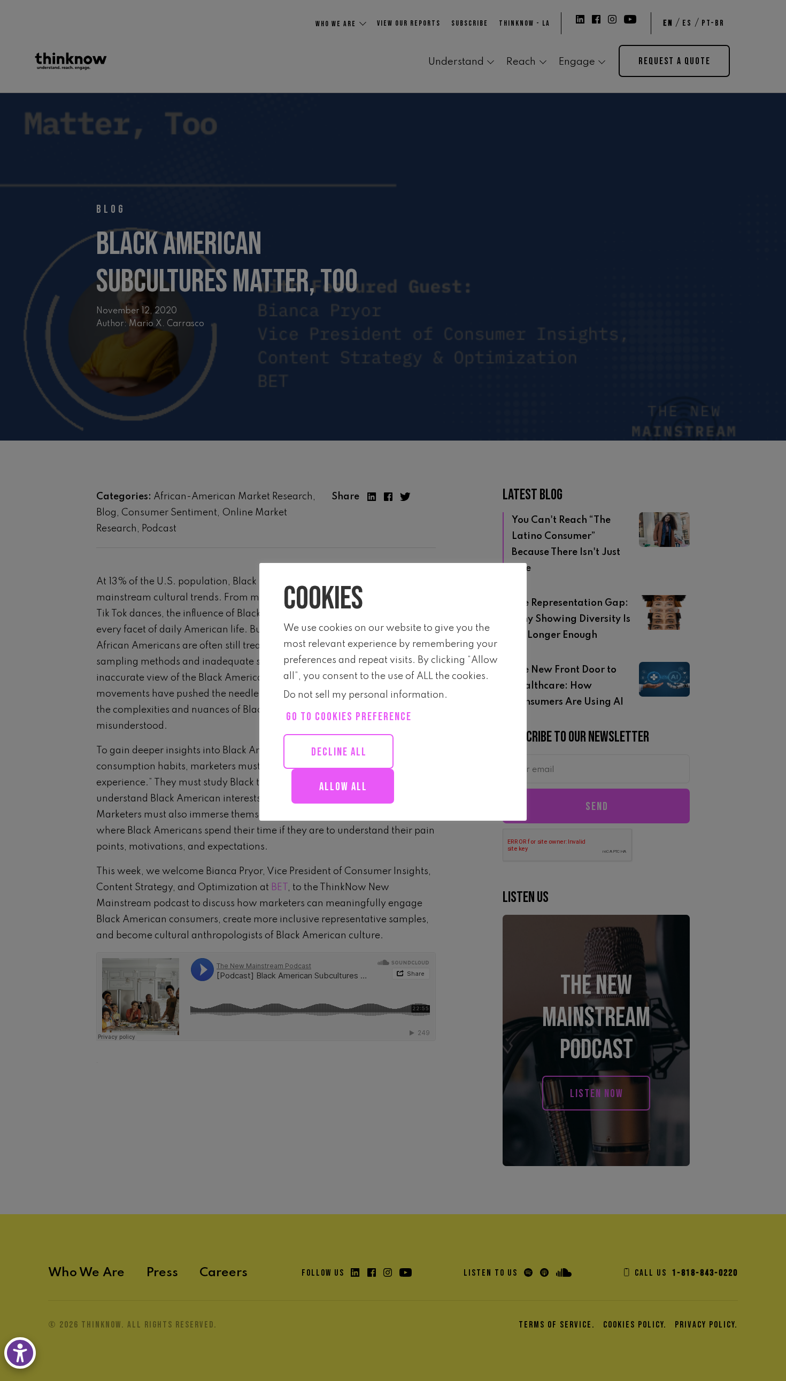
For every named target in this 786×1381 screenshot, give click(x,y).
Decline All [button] (339, 752)
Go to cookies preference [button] (349, 716)
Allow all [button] (343, 786)
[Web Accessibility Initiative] (22, 1353)
